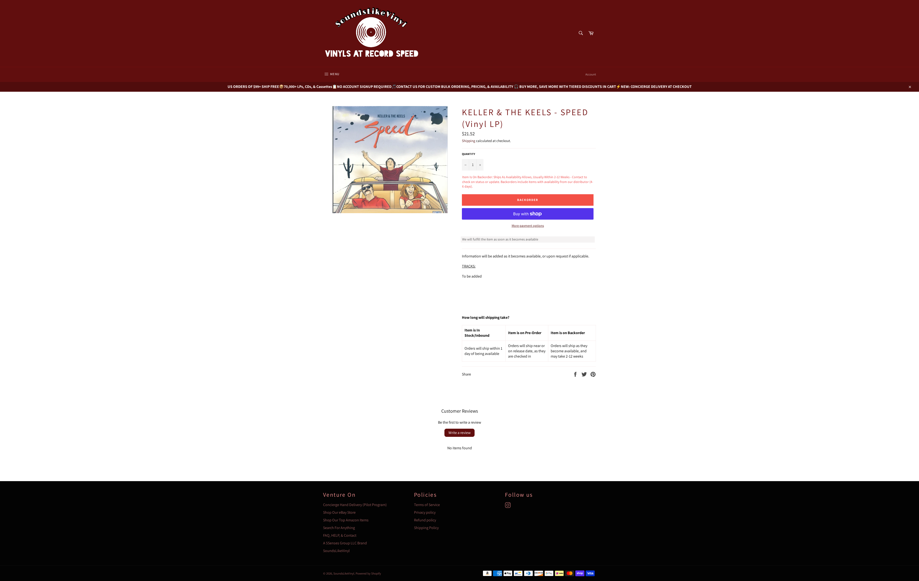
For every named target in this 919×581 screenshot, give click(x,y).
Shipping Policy (426, 527)
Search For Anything (339, 527)
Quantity (468, 154)
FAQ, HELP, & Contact (339, 535)
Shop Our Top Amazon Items (346, 520)
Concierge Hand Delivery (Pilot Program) (355, 504)
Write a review (459, 432)
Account (590, 74)
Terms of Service (427, 504)
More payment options (528, 225)
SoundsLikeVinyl (336, 550)
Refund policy (425, 520)
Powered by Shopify (368, 573)
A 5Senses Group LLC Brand (345, 543)
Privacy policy (425, 512)
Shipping (468, 140)
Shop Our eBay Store (339, 512)
